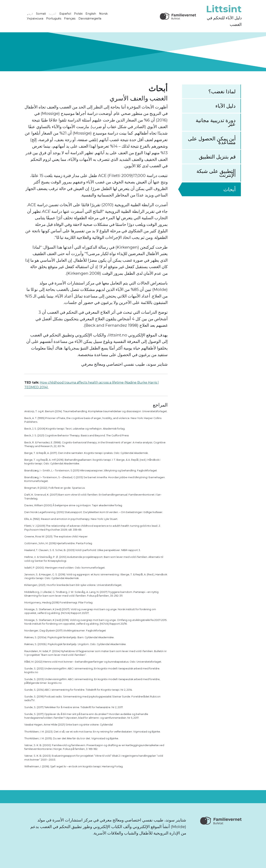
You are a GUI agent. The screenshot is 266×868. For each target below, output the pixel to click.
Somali (41, 13)
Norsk (103, 13)
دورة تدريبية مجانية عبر (216, 122)
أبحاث (229, 189)
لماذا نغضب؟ (222, 91)
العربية (52, 13)
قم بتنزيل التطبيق (217, 157)
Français (69, 18)
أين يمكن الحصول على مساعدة (212, 140)
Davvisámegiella (89, 18)
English (90, 13)
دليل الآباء (225, 106)
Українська (35, 18)
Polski (78, 13)
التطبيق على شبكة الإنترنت (216, 173)
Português (53, 18)
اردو (30, 13)
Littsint (224, 9)
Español (65, 13)
